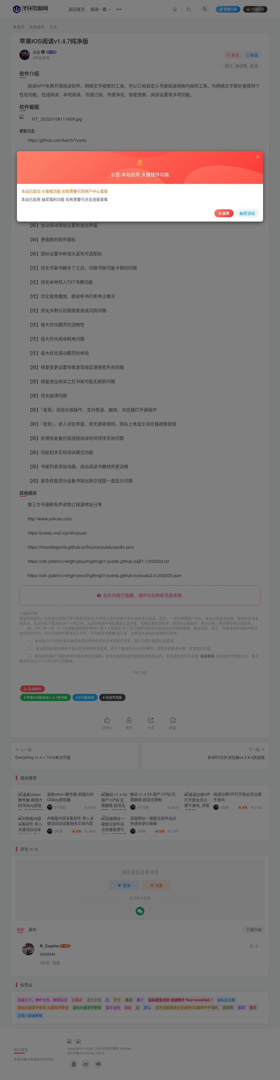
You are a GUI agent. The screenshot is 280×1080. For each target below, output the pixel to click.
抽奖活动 (247, 213)
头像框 (224, 213)
